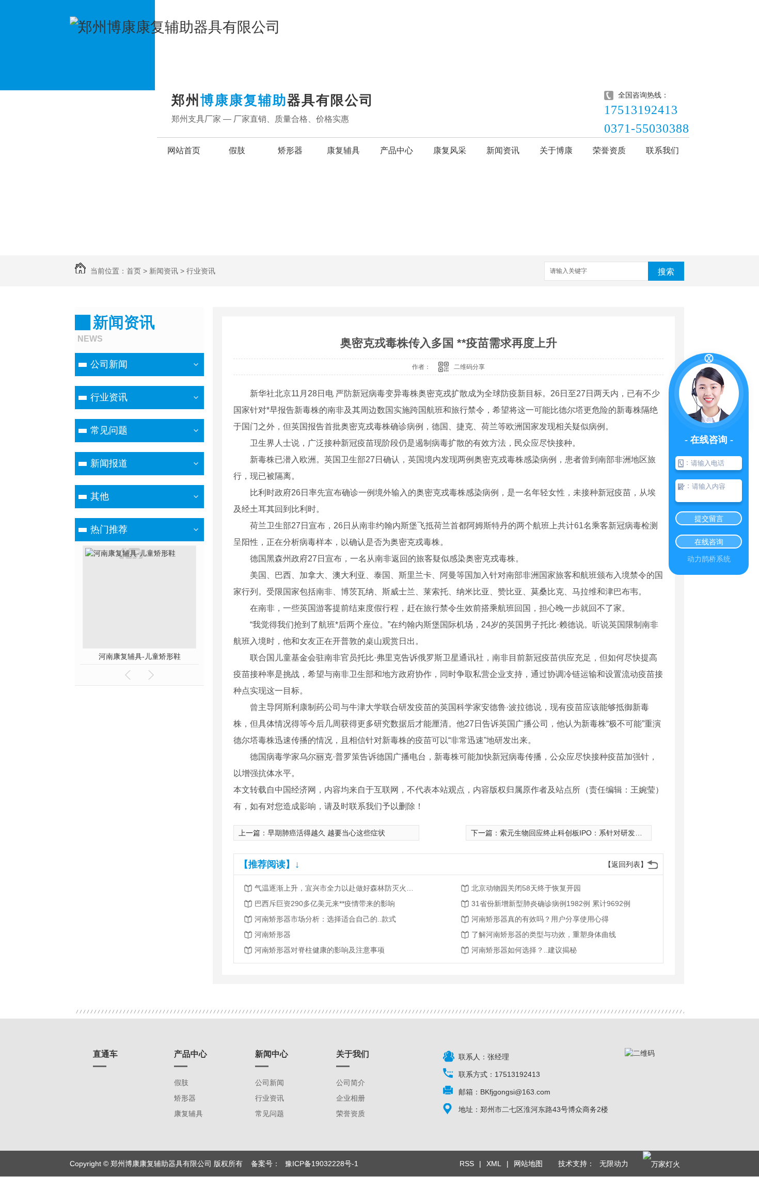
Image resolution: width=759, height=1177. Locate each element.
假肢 (237, 150)
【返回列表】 (625, 864)
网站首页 (183, 150)
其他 (99, 496)
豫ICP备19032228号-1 (321, 1163)
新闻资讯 (502, 150)
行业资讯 (200, 271)
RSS (467, 1163)
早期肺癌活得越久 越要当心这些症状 (326, 833)
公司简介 (350, 1082)
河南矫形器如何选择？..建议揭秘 (524, 950)
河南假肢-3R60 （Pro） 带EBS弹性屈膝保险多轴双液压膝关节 (139, 656)
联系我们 (662, 150)
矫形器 (290, 150)
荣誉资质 (609, 150)
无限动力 (613, 1163)
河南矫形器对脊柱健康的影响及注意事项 (320, 950)
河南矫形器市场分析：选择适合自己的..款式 (325, 919)
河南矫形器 (273, 934)
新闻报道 (109, 463)
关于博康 (556, 150)
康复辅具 (343, 150)
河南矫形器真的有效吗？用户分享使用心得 (540, 919)
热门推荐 (109, 529)
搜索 (666, 271)
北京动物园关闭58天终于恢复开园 (526, 888)
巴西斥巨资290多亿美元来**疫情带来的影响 (325, 903)
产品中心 (396, 150)
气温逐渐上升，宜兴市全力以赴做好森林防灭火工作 (337, 888)
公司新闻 (109, 364)
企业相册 (350, 1098)
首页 (133, 271)
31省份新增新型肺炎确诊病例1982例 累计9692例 (550, 903)
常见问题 (109, 430)
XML (493, 1163)
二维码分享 (469, 366)
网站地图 (528, 1163)
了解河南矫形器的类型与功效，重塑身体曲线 (543, 934)
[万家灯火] (661, 1163)
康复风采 (449, 150)
